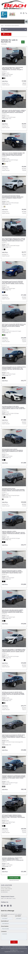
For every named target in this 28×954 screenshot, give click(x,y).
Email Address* (5, 921)
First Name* (4, 916)
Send (14, 942)
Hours (14, 898)
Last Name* (18, 916)
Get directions (4, 892)
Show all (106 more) (14, 880)
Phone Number (5, 926)
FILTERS (7, 34)
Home (2, 25)
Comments (4, 931)
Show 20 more (14, 877)
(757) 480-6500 (7, 898)
